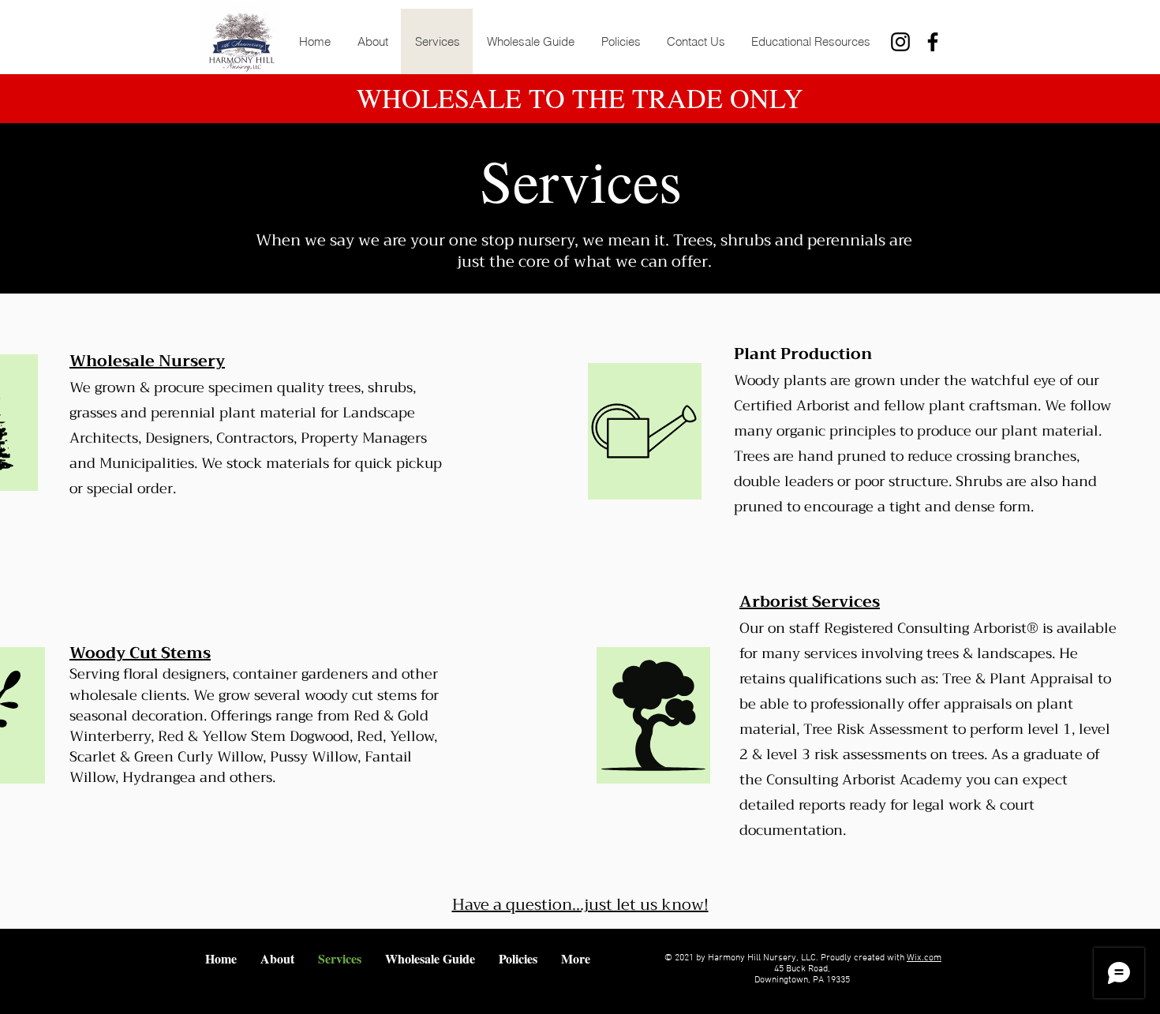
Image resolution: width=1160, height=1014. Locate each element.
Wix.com (924, 957)
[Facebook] (932, 41)
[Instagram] (900, 41)
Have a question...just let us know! (580, 905)
